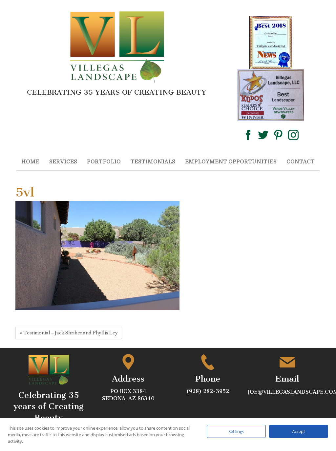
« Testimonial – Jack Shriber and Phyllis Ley (69, 332)
